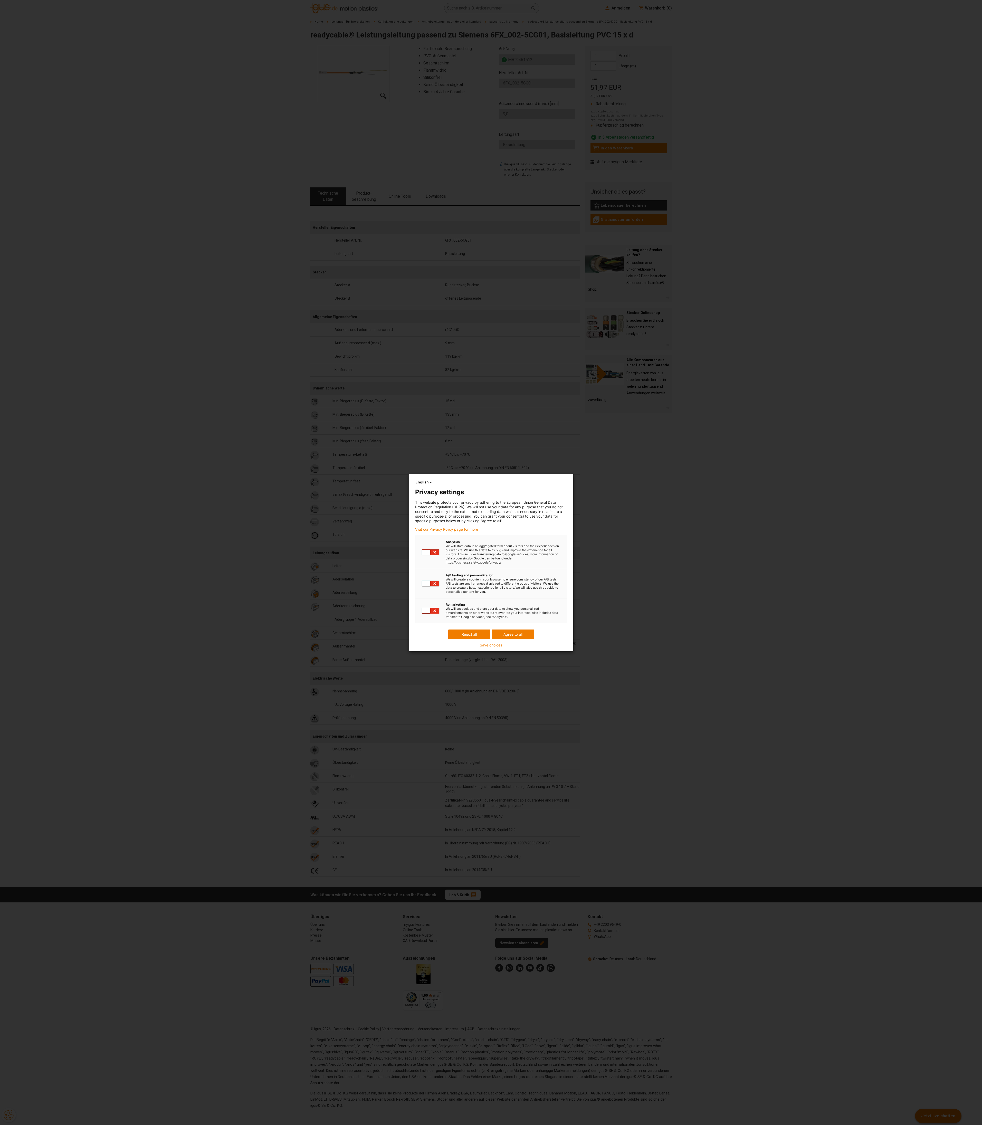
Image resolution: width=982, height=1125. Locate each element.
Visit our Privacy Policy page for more (446, 529)
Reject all (469, 634)
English (422, 482)
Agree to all (512, 634)
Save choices (491, 645)
